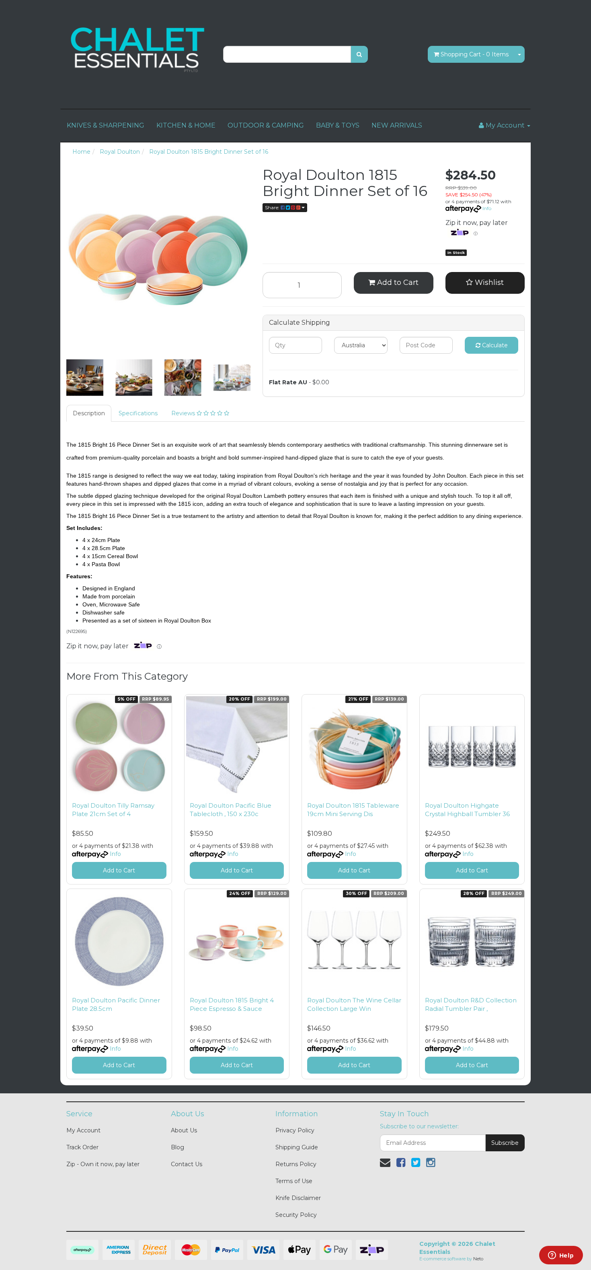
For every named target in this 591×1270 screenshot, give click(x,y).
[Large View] (84, 377)
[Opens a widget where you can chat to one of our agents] (561, 1256)
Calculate (494, 345)
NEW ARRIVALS (396, 125)
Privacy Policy (294, 1130)
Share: (273, 207)
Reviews (184, 413)
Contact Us (186, 1164)
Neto (478, 1259)
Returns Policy (295, 1164)
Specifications (138, 413)
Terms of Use (293, 1181)
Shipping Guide (296, 1147)
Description (89, 413)
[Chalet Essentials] (138, 50)
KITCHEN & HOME (185, 125)
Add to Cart (397, 282)
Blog (177, 1147)
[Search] (359, 54)
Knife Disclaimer (298, 1198)
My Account (83, 1130)
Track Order (82, 1147)
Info (486, 208)
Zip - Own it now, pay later (103, 1164)
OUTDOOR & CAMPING (266, 125)
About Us (184, 1130)
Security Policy (296, 1214)
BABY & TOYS (337, 125)
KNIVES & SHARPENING (105, 125)
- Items (475, 54)
